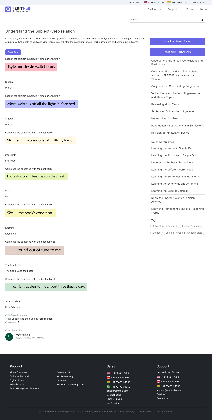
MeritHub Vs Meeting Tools (70, 384)
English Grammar (191, 226)
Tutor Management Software (24, 388)
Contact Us (162, 398)
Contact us (198, 2)
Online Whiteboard (19, 376)
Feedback (162, 394)
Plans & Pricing (114, 399)
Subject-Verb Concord (164, 226)
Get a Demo (134, 2)
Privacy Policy (109, 411)
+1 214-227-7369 (156, 2)
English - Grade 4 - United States (184, 232)
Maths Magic (23, 334)
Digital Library (17, 380)
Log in (203, 9)
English (156, 232)
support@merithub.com (169, 390)
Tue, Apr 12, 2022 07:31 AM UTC (30, 338)
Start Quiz (13, 52)
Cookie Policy (145, 411)
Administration (17, 384)
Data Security (127, 411)
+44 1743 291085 (120, 377)
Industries (62, 380)
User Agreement (164, 411)
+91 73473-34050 (179, 2)
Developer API (64, 372)
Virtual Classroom (18, 372)
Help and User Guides (168, 372)
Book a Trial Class (177, 41)
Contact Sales (114, 394)
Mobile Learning (65, 376)
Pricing (190, 9)
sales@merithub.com (117, 390)
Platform (154, 9)
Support (174, 9)
